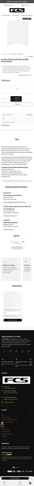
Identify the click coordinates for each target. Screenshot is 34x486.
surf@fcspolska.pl (9, 402)
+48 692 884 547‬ (10, 398)
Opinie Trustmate (6, 417)
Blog (3, 415)
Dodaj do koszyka (17, 99)
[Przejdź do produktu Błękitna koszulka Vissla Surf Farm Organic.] (12, 304)
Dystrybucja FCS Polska (8, 422)
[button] (17, 187)
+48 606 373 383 (10, 391)
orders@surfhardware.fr (10, 216)
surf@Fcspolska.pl (8, 229)
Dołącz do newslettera (9, 454)
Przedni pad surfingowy (27, 15)
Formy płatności (6, 431)
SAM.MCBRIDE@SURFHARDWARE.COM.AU (14, 202)
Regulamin (4, 436)
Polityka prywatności (7, 434)
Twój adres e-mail (7, 452)
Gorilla (31, 56)
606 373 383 (26, 5)
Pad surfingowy (16, 15)
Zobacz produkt (13, 320)
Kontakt (4, 429)
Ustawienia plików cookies (9, 419)
